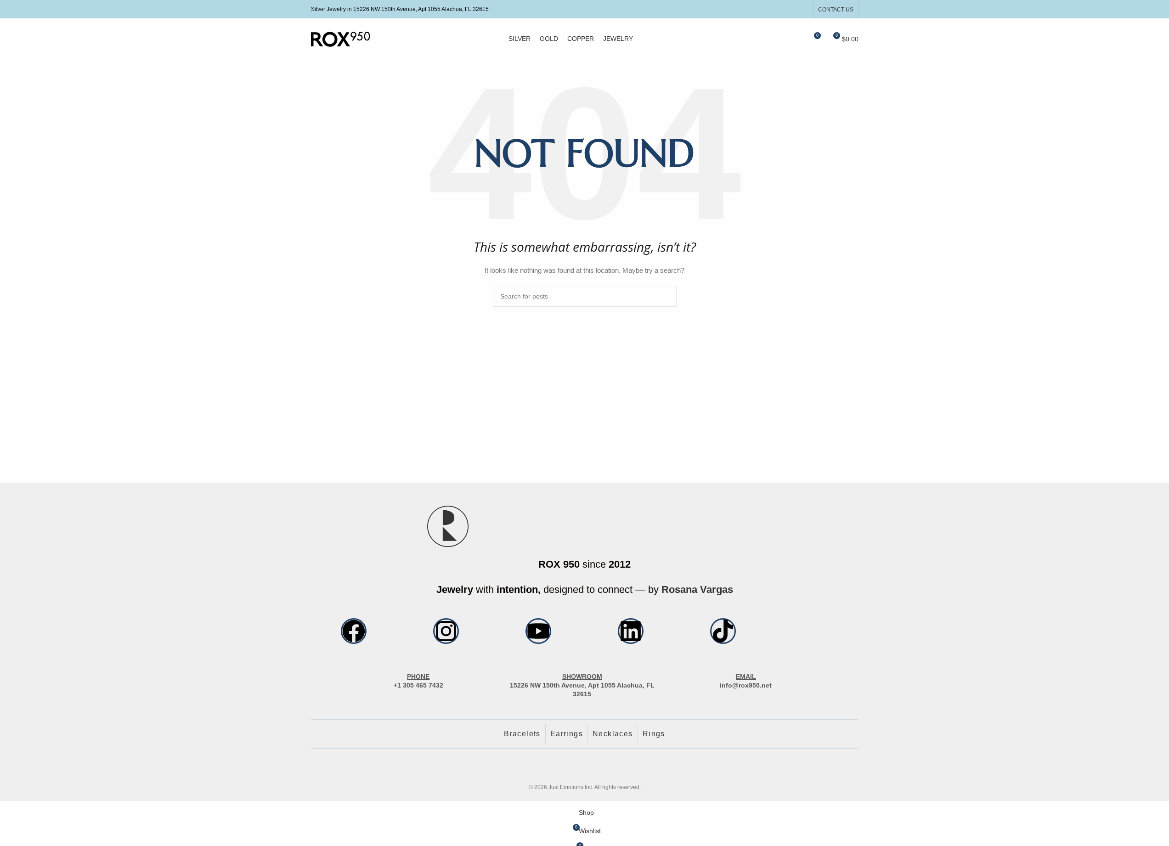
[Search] (796, 39)
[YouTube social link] (802, 9)
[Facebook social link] (779, 9)
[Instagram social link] (790, 9)
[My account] (780, 39)
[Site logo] (340, 38)
